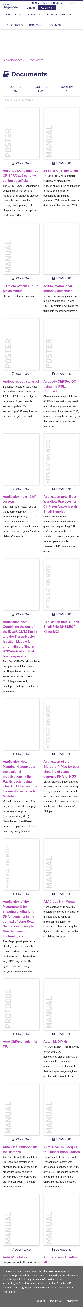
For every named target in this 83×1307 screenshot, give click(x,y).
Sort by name (15, 88)
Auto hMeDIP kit (55, 1041)
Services (33, 14)
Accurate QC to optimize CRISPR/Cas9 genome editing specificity (20, 175)
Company (35, 25)
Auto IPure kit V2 (15, 1257)
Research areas (59, 14)
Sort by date (67, 88)
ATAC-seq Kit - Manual (59, 901)
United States (42, 3)
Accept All (39, 1300)
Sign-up (31, 7)
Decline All (56, 1300)
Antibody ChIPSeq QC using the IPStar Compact (59, 386)
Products (13, 14)
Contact (55, 25)
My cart (59, 3)
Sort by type (41, 88)
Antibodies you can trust (21, 381)
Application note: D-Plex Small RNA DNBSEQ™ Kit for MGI (61, 626)
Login (71, 3)
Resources (14, 25)
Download (22, 163)
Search (48, 7)
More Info (72, 1300)
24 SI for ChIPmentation (60, 170)
